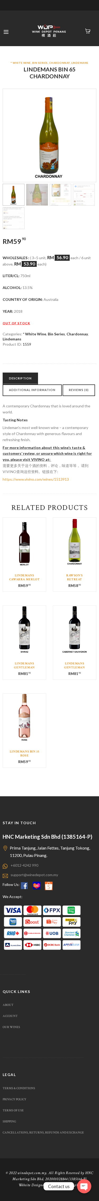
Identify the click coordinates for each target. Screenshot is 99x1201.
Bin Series (40, 62)
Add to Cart (25, 547)
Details (24, 544)
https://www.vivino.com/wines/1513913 (36, 479)
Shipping (9, 1121)
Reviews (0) (79, 390)
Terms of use (13, 1110)
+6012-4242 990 (24, 865)
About (8, 1005)
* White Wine (21, 62)
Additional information (32, 390)
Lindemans (79, 62)
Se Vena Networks (65, 1185)
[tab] (20, 378)
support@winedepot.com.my (34, 874)
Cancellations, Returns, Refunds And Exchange (43, 1132)
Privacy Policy (14, 1099)
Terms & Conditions (19, 1088)
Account (10, 1016)
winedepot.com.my (31, 1172)
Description (20, 378)
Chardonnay (59, 62)
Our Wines (11, 1027)
